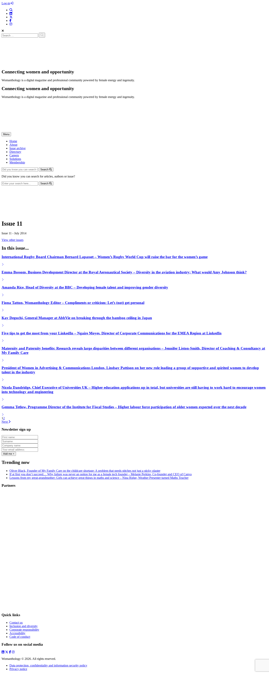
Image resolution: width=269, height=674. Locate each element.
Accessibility (17, 633)
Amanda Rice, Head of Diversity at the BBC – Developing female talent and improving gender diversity (85, 287)
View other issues (12, 240)
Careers (14, 155)
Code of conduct (19, 636)
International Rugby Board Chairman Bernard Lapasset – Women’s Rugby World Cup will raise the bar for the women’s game (105, 257)
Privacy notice (18, 669)
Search (44, 169)
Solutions (15, 159)
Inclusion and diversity (23, 626)
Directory (15, 151)
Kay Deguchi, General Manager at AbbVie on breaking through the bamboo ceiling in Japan (77, 318)
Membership (17, 162)
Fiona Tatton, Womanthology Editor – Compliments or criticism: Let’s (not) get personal (73, 303)
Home (13, 141)
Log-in (6, 3)
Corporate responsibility (24, 629)
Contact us (16, 622)
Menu (6, 134)
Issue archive (17, 148)
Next (5, 421)
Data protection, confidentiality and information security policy (48, 665)
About (13, 144)
